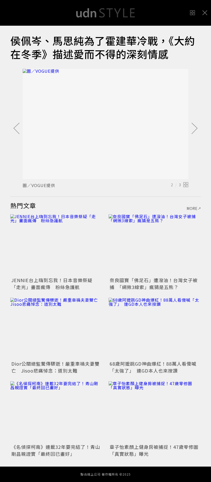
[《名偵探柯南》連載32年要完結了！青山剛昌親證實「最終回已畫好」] (56, 412)
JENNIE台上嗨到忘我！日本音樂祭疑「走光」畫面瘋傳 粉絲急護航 (51, 283)
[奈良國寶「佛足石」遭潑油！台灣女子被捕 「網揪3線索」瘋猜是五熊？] (155, 245)
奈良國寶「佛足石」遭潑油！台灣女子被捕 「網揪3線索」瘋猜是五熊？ (154, 283)
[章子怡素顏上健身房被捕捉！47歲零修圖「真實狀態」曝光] (155, 412)
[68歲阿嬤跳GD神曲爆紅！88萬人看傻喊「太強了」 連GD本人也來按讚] (155, 328)
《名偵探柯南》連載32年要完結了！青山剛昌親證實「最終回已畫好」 (55, 450)
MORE (192, 208)
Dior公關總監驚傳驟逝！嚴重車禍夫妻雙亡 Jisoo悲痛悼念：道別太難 (55, 367)
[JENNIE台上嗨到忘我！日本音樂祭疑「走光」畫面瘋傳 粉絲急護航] (56, 245)
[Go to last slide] (16, 129)
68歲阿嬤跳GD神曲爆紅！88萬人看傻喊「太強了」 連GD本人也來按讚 (153, 367)
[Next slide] (194, 129)
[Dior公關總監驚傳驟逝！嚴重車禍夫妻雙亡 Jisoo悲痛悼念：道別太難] (56, 328)
